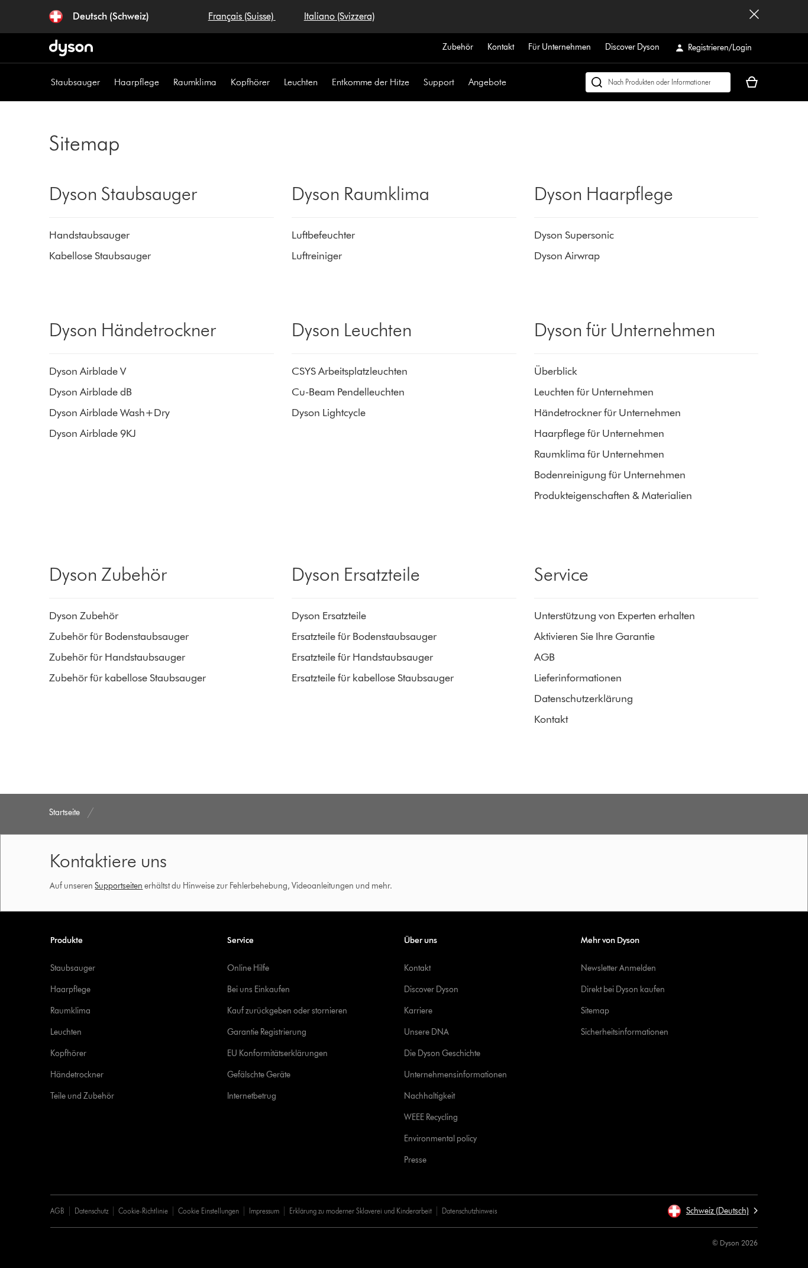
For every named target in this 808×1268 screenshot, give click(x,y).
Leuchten (301, 82)
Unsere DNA (426, 1032)
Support (439, 82)
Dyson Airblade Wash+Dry (109, 412)
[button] (712, 1211)
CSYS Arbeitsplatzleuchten (350, 371)
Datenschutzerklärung (583, 698)
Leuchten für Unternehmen (594, 391)
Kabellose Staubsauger (101, 255)
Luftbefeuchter (323, 235)
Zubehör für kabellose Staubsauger (127, 677)
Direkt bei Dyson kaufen (623, 989)
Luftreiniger (317, 255)
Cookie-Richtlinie (143, 1210)
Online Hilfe (248, 968)
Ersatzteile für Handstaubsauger (362, 657)
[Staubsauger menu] (106, 82)
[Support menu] (460, 82)
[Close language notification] (754, 16)
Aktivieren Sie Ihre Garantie (594, 636)
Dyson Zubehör (83, 615)
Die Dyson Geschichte (442, 1053)
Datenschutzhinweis (469, 1210)
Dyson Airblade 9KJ (92, 433)
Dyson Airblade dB (90, 391)
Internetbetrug (251, 1096)
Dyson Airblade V (87, 371)
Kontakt (500, 47)
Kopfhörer (250, 82)
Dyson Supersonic (574, 235)
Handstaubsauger (90, 235)
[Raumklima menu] (222, 82)
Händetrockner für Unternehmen (607, 412)
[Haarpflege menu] (165, 82)
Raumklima (194, 82)
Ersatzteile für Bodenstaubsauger (364, 636)
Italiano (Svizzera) (339, 16)
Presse (415, 1160)
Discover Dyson (632, 47)
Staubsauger (75, 82)
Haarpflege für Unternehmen (599, 433)
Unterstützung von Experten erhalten (614, 615)
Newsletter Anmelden (618, 968)
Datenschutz (91, 1210)
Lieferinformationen (578, 677)
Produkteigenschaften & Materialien (613, 495)
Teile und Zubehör (82, 1096)
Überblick (555, 371)
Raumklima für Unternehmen (599, 454)
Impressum (264, 1210)
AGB (544, 657)
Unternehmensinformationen (455, 1075)
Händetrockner (77, 1075)
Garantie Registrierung (266, 1032)
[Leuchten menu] (323, 82)
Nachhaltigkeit (429, 1096)
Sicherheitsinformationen (624, 1032)
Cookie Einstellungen (208, 1210)
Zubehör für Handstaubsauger (117, 657)
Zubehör (457, 47)
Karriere (418, 1011)
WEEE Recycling (431, 1117)
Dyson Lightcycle (329, 412)
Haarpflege (136, 82)
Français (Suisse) (242, 16)
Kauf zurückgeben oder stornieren (287, 1011)
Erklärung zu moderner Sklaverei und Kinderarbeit (360, 1210)
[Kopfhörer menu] (276, 82)
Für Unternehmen (559, 47)
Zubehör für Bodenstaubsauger (119, 636)
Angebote (487, 82)
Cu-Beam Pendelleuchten (348, 391)
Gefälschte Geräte (258, 1075)
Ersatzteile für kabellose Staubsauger (374, 677)
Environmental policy (440, 1139)
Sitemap (595, 1011)
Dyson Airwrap (567, 255)
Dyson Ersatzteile (329, 615)
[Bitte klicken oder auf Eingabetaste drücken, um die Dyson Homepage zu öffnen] (71, 48)
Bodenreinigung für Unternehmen (610, 474)
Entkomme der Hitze (370, 82)
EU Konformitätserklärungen (277, 1053)
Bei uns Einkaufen (258, 989)
